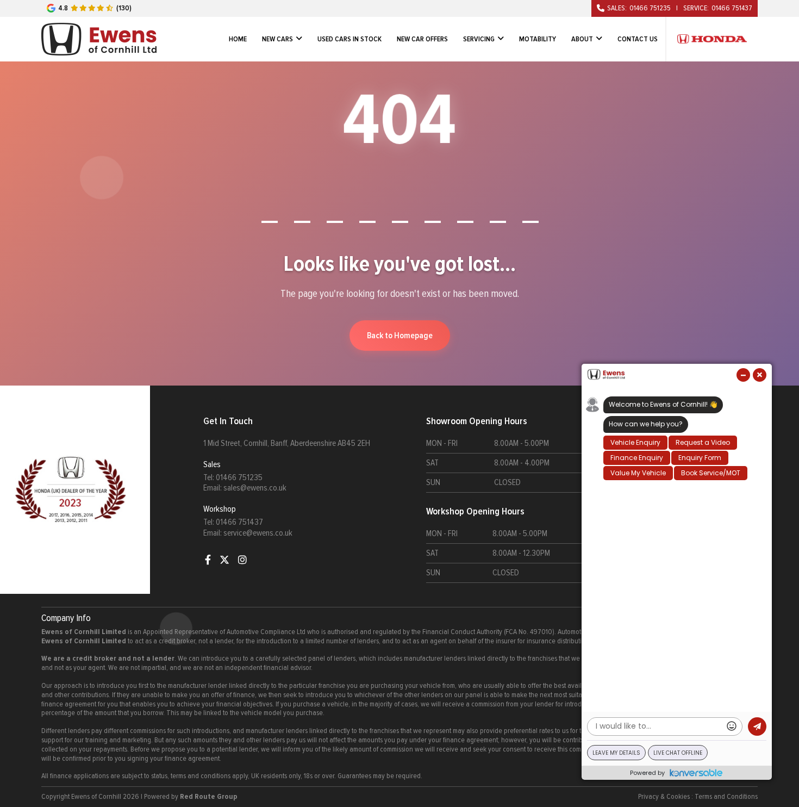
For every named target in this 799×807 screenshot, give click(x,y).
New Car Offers (422, 39)
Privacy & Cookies (664, 796)
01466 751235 (650, 8)
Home (238, 39)
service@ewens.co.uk (257, 533)
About (582, 39)
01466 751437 (731, 8)
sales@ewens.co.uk (254, 487)
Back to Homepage (400, 335)
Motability (537, 39)
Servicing (479, 39)
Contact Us (637, 39)
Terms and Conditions (726, 796)
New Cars (277, 39)
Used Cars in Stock (349, 39)
